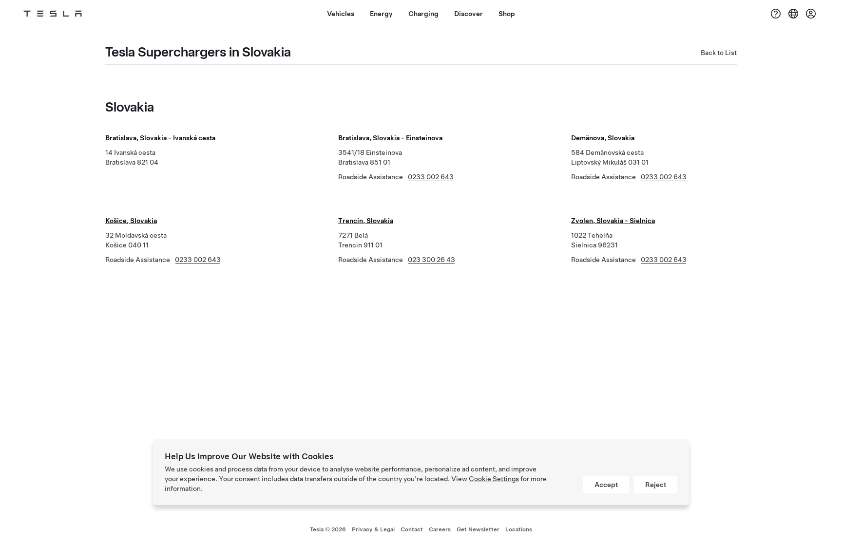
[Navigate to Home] (53, 13)
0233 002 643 (431, 177)
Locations (518, 529)
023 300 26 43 (431, 259)
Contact (412, 529)
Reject (655, 484)
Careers (440, 529)
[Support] (776, 13)
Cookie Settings (494, 479)
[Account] (811, 13)
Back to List (719, 52)
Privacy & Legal (373, 529)
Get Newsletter (478, 529)
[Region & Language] (793, 13)
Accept (606, 484)
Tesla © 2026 (328, 529)
